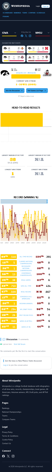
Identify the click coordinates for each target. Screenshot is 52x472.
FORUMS (6, 16)
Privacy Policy (7, 432)
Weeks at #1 (26, 327)
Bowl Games (26, 280)
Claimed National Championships (26, 262)
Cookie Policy (7, 439)
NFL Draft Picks (26, 309)
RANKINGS (17, 13)
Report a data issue (27, 96)
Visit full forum (19, 344)
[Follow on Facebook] (22, 36)
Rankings (5, 408)
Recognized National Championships (26, 268)
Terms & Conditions (10, 436)
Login (38, 6)
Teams (4, 415)
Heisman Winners (26, 303)
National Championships (11, 412)
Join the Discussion (13, 90)
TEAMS (24, 13)
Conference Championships (26, 274)
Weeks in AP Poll (26, 321)
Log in (5, 365)
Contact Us (6, 443)
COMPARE (31, 13)
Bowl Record (26, 292)
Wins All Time (26, 286)
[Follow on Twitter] (26, 36)
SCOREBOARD (8, 13)
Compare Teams (8, 419)
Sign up (45, 6)
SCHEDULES (41, 13)
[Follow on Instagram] (30, 36)
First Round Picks (26, 315)
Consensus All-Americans (26, 298)
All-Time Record (26, 257)
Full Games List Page (35, 90)
